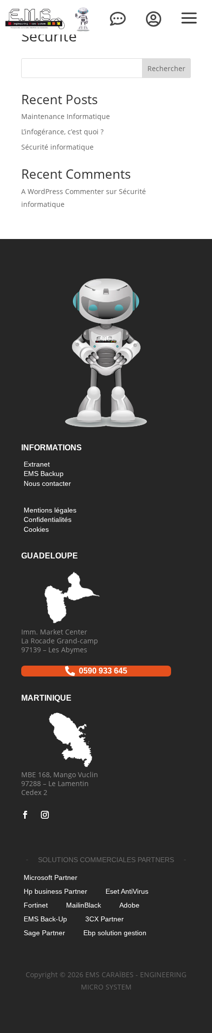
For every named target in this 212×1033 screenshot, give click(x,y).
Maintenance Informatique (65, 116)
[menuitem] (82, 19)
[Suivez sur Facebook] (25, 815)
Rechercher (166, 68)
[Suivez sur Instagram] (45, 815)
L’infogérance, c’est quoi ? (62, 131)
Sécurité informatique (57, 147)
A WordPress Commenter (62, 191)
